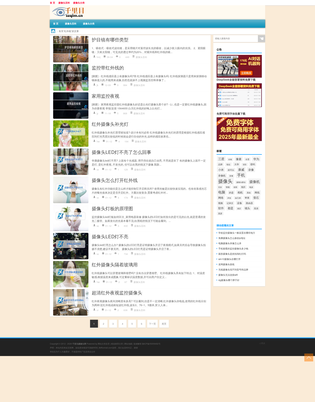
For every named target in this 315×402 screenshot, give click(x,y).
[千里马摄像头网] (67, 6)
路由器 (249, 203)
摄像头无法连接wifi (228, 274)
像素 (239, 159)
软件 (221, 208)
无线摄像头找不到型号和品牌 (233, 269)
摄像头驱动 (240, 182)
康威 (241, 169)
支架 (220, 187)
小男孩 (262, 343)
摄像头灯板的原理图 (112, 208)
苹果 (247, 197)
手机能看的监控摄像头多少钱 (233, 248)
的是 (231, 192)
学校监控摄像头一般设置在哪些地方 (236, 232)
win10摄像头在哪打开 (229, 259)
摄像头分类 (79, 2)
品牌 (220, 164)
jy (97, 113)
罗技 (229, 198)
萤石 (256, 198)
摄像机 (254, 181)
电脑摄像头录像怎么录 (229, 243)
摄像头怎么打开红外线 (115, 180)
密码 (252, 164)
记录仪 (230, 203)
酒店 (239, 208)
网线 (257, 192)
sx (98, 169)
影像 (231, 176)
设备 (239, 203)
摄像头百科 (64, 2)
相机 (240, 192)
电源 (251, 187)
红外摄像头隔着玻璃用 (115, 264)
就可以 (231, 169)
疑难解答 (138, 343)
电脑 (221, 192)
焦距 (243, 187)
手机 (241, 175)
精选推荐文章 (117, 343)
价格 (230, 159)
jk (97, 85)
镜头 (247, 208)
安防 (244, 164)
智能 (228, 187)
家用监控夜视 (105, 95)
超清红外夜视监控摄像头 (117, 292)
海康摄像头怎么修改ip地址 (231, 238)
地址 (228, 164)
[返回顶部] (308, 357)
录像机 (222, 175)
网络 (220, 198)
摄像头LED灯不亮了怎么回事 (121, 152)
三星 (221, 158)
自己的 (238, 198)
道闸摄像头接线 (226, 264)
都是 (230, 208)
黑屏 (220, 213)
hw (98, 141)
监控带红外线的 (108, 67)
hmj (98, 57)
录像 (251, 170)
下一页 (152, 323)
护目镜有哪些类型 (110, 39)
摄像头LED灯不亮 (110, 236)
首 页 (52, 2)
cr (98, 310)
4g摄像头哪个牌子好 (228, 280)
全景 (247, 159)
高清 (256, 208)
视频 (220, 203)
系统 (249, 192)
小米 (221, 170)
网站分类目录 (104, 343)
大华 (236, 164)
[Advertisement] (98, 379)
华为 (256, 159)
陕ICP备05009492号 (151, 343)
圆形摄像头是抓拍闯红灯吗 (232, 253)
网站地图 (128, 343)
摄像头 (225, 180)
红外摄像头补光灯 (110, 124)
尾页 (164, 323)
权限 (235, 187)
